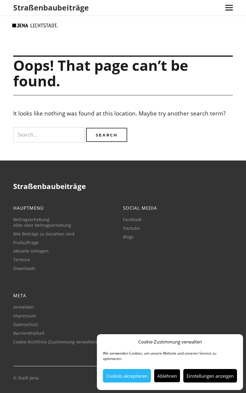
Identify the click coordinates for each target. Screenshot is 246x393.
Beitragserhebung (31, 219)
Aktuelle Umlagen (31, 251)
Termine (21, 259)
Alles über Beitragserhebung (42, 225)
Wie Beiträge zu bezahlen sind (43, 234)
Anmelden (23, 307)
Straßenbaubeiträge (51, 7)
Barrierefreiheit (28, 333)
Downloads (24, 268)
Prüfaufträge (26, 242)
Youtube (131, 228)
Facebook (132, 219)
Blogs (128, 237)
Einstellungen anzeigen (210, 376)
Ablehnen (167, 376)
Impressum (24, 316)
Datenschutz (25, 324)
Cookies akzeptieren (127, 376)
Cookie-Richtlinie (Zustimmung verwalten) (55, 342)
